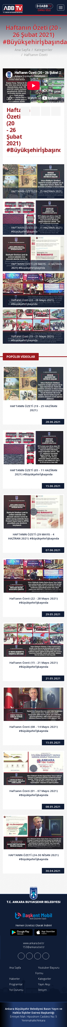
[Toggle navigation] (60, 8)
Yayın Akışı (43, 984)
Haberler (14, 978)
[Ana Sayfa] (13, 7)
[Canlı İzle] (44, 7)
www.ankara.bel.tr (33, 943)
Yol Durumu (16, 990)
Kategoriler (43, 49)
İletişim (42, 990)
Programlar (16, 984)
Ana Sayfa (22, 49)
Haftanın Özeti (35, 54)
